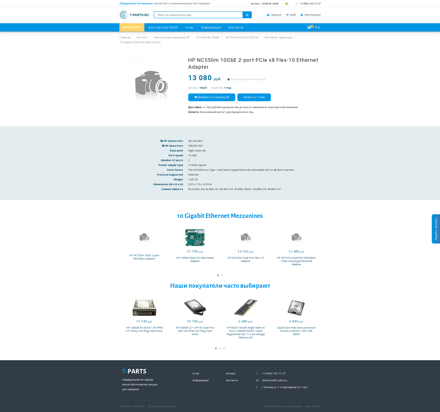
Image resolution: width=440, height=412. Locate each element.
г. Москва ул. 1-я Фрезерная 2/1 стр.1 (285, 387)
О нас (190, 27)
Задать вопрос (436, 229)
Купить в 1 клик (254, 97)
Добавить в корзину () (213, 97)
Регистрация (312, 14)
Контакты (235, 27)
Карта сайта (313, 406)
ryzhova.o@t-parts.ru (274, 380)
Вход (292, 14)
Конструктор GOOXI (163, 27)
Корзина (276, 14)
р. (316, 27)
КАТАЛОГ (133, 27)
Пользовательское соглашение (282, 406)
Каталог (231, 373)
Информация (211, 27)
